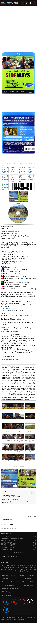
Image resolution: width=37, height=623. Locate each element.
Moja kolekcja (21, 582)
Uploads (29, 592)
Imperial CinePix (20, 251)
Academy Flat (22, 301)
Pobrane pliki (6, 595)
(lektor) (22, 278)
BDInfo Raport (7, 308)
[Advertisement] (18, 25)
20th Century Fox (13, 253)
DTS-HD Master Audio (11, 269)
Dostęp (13, 575)
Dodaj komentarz (7, 519)
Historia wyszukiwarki (9, 592)
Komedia (10, 231)
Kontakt (5, 575)
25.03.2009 (19, 262)
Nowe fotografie (7, 582)
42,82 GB (11, 315)
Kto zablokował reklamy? (10, 588)
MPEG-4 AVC (14, 312)
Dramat (16, 231)
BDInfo (32, 582)
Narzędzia (5, 578)
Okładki (22, 575)
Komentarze (26, 578)
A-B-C (8, 313)
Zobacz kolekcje (10, 585)
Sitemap (31, 575)
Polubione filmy (28, 585)
